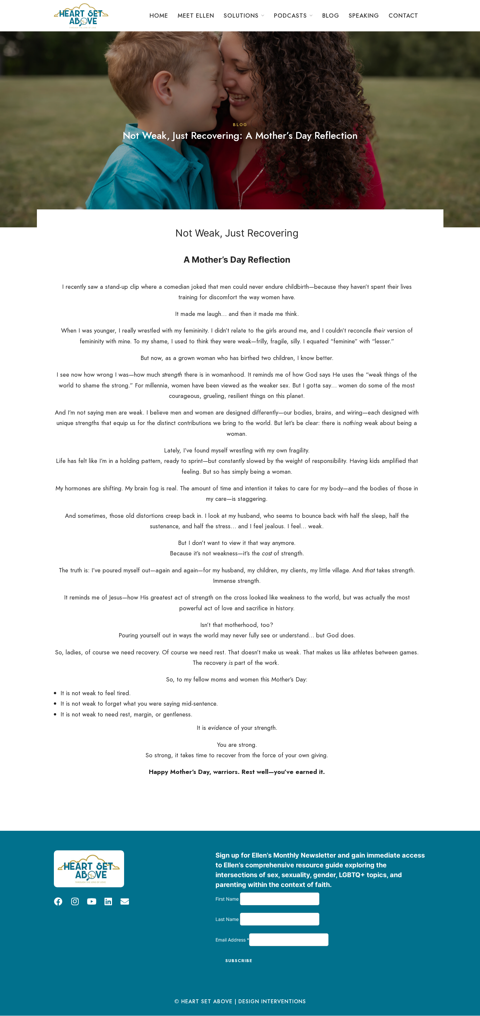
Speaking (364, 15)
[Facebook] (58, 901)
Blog (330, 15)
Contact (403, 15)
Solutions (241, 15)
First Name (228, 899)
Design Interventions (272, 1001)
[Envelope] (124, 901)
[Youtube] (91, 901)
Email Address (232, 939)
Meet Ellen (196, 15)
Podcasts (290, 15)
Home (159, 15)
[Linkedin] (108, 901)
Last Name (228, 919)
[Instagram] (75, 901)
